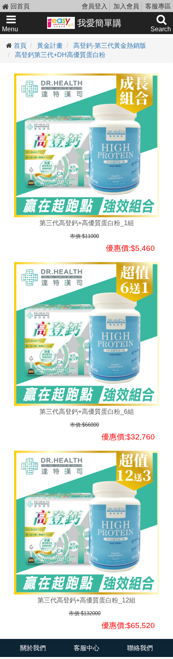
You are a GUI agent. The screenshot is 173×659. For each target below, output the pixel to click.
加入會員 (126, 6)
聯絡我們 (140, 648)
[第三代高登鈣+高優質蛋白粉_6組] (86, 334)
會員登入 (94, 6)
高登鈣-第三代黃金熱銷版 (109, 45)
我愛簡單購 (98, 23)
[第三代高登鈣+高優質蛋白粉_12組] (86, 522)
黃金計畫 (50, 45)
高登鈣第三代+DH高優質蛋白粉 (60, 54)
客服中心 (86, 648)
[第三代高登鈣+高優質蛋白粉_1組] (86, 145)
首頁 (20, 45)
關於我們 (33, 648)
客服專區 (158, 6)
